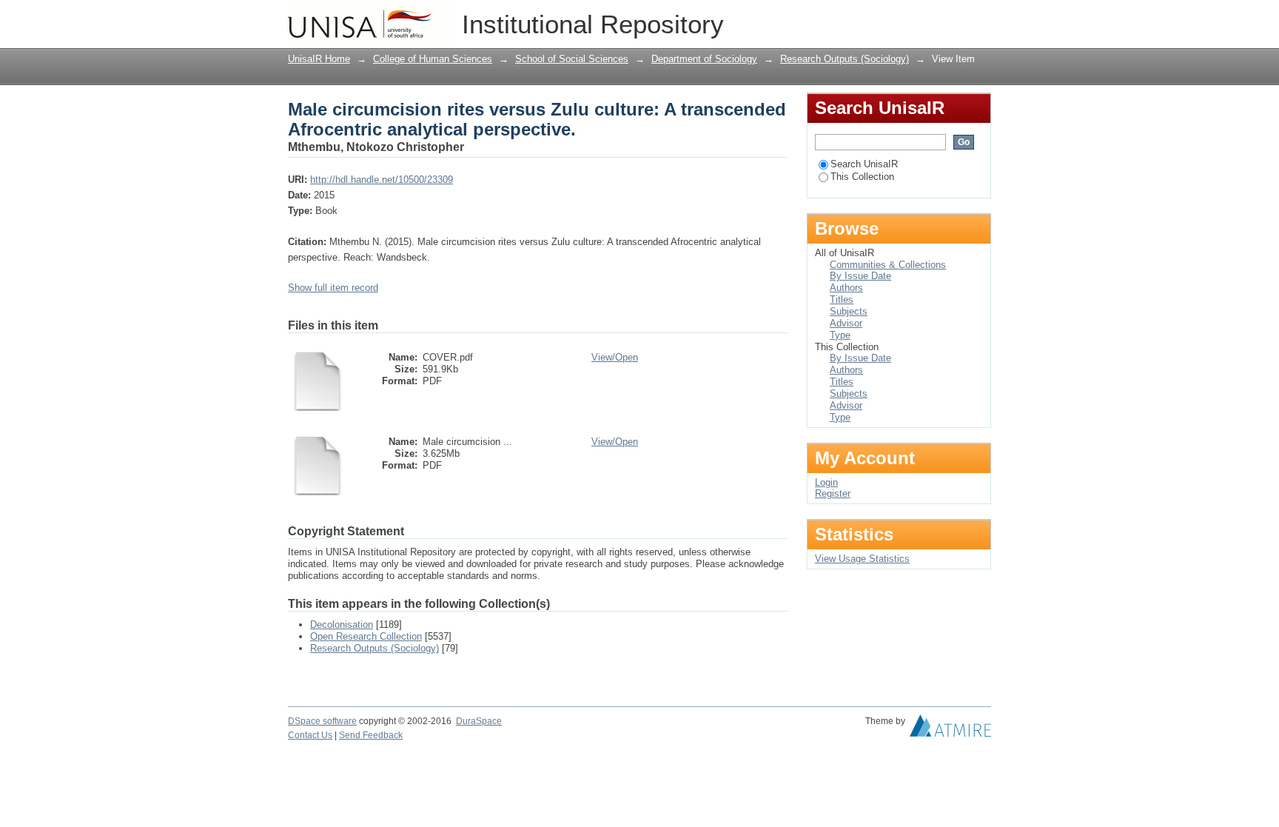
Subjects (848, 311)
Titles (841, 299)
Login (979, 18)
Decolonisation (341, 624)
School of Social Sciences (571, 58)
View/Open (614, 357)
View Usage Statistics (862, 558)
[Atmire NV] (950, 729)
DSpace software (322, 721)
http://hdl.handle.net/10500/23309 (381, 179)
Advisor (846, 323)
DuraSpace (479, 721)
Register (832, 493)
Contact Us (310, 735)
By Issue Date (860, 275)
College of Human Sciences (432, 58)
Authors (846, 287)
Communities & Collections (888, 264)
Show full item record (333, 287)
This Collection (862, 176)
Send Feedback (371, 735)
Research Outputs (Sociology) (844, 58)
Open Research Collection (366, 636)
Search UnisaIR (864, 164)
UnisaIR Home (319, 58)
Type (840, 335)
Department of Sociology (704, 58)
